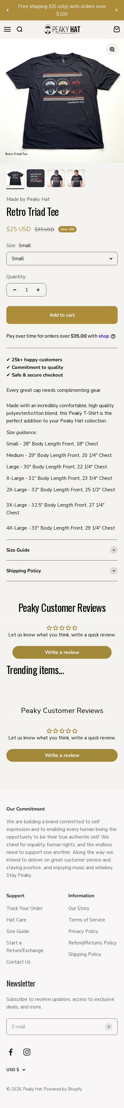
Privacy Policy (83, 931)
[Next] (116, 10)
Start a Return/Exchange (25, 947)
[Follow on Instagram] (27, 1052)
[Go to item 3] (56, 179)
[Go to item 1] (15, 179)
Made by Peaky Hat (28, 199)
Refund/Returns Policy (92, 943)
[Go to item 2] (36, 179)
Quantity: (16, 277)
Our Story (78, 908)
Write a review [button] (62, 652)
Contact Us (18, 962)
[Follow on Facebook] (10, 1052)
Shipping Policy (84, 954)
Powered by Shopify (63, 1089)
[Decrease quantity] (15, 289)
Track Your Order (24, 908)
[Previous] (7, 10)
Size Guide (17, 931)
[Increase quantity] (38, 289)
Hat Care (16, 920)
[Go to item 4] (76, 179)
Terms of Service (86, 920)
